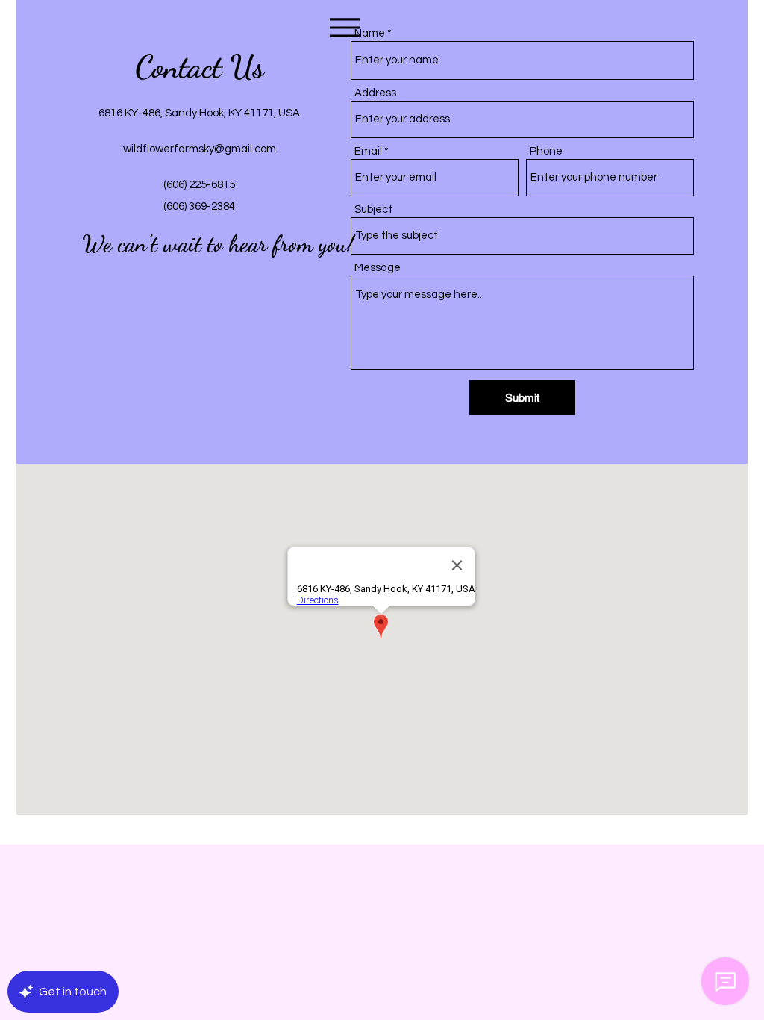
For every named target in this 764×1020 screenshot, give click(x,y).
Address (375, 93)
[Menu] (344, 27)
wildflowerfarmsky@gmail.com (199, 149)
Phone (546, 151)
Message (377, 267)
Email (368, 151)
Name (369, 33)
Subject (373, 209)
